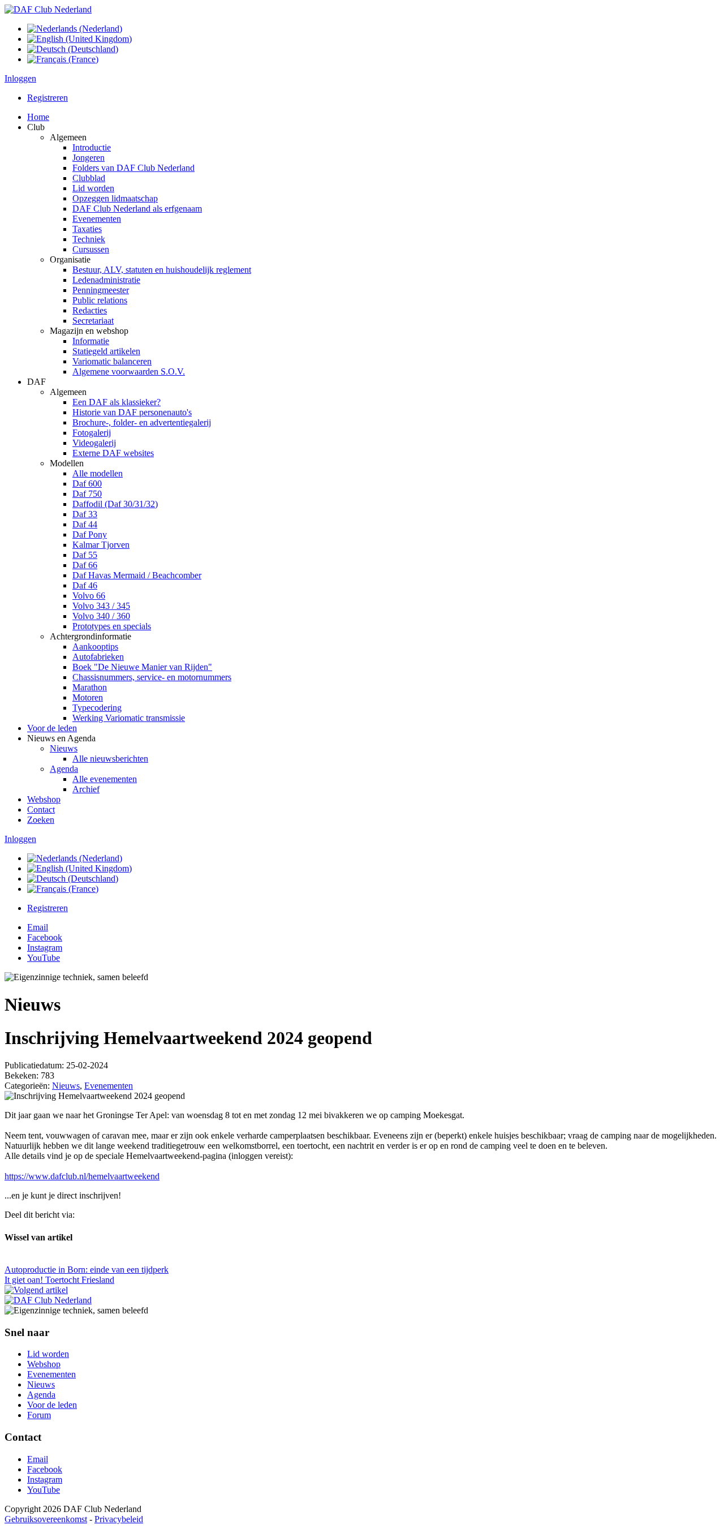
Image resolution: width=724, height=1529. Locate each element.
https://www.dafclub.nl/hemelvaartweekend (82, 1176)
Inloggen (20, 78)
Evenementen (108, 1085)
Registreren (47, 97)
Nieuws (66, 1085)
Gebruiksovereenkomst (46, 1519)
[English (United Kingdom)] (79, 39)
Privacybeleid (118, 1519)
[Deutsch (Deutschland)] (72, 49)
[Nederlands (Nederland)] (74, 28)
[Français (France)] (62, 59)
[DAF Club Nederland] (48, 9)
